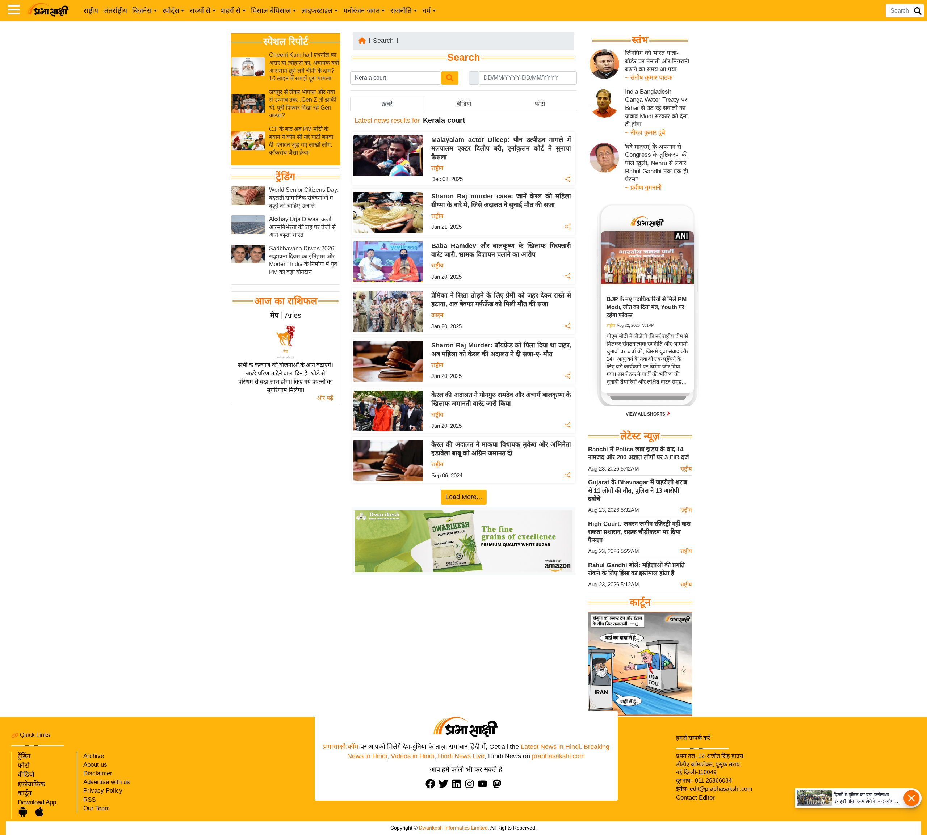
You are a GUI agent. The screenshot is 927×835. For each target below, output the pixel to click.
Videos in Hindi (412, 756)
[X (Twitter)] (445, 784)
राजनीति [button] (401, 10)
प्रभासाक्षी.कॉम (340, 746)
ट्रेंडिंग (285, 176)
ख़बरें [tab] (387, 104)
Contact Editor (695, 797)
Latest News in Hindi (550, 746)
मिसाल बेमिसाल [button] (271, 10)
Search (383, 40)
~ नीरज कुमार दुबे (645, 132)
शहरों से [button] (230, 10)
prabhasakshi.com (558, 756)
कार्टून (25, 793)
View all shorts (646, 413)
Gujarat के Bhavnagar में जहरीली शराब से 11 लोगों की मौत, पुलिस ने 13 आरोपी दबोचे (637, 490)
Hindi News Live (461, 756)
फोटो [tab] (540, 104)
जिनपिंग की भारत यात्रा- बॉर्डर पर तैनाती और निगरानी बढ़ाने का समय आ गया (657, 61)
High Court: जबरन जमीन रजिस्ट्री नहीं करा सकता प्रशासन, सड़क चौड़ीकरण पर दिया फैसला (639, 531)
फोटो (24, 765)
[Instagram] (471, 784)
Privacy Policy (102, 790)
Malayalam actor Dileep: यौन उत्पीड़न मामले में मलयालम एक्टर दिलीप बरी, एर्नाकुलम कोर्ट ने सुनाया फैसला (501, 148)
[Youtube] (484, 784)
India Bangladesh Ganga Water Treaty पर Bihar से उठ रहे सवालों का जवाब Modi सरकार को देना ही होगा (656, 108)
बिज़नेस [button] (142, 10)
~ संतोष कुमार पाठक (648, 77)
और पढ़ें (325, 398)
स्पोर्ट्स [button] (171, 10)
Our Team (96, 808)
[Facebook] (432, 784)
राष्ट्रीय (91, 10)
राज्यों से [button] (200, 10)
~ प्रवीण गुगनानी (643, 187)
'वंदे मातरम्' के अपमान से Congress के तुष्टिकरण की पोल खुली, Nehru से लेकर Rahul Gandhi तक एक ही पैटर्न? (656, 163)
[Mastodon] (498, 784)
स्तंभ (640, 39)
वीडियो (26, 774)
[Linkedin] (458, 784)
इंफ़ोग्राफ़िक (31, 784)
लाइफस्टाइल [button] (316, 10)
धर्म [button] (426, 10)
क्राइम (437, 315)
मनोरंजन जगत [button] (361, 10)
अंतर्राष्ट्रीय (115, 10)
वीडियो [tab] (464, 104)
